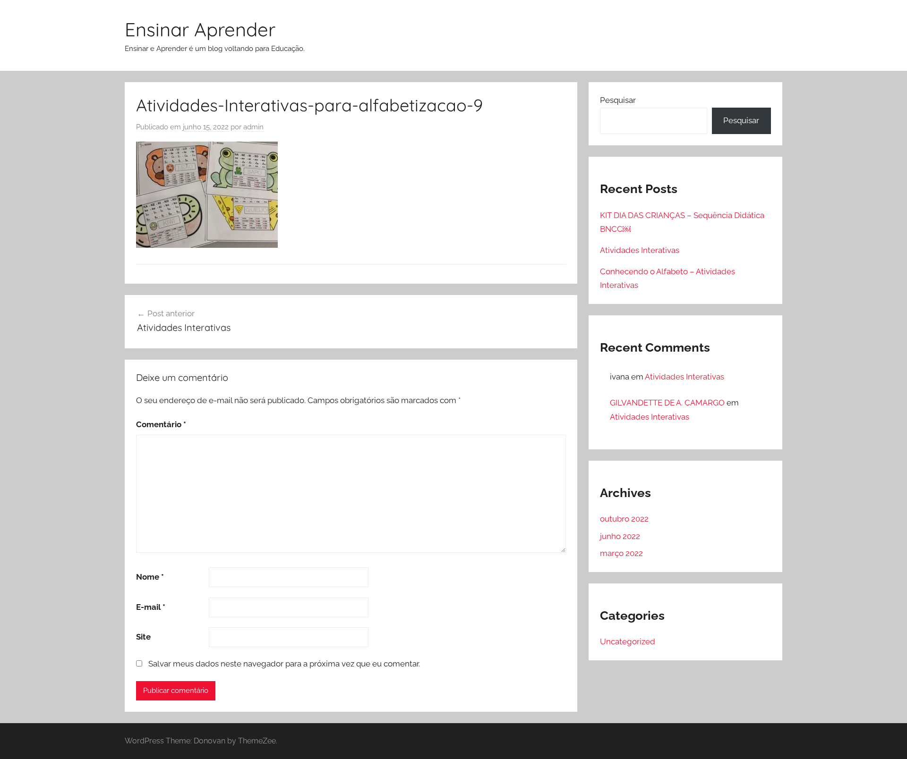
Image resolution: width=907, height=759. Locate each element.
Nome (150, 577)
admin (253, 127)
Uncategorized (627, 641)
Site (143, 636)
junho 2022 (620, 536)
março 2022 (621, 553)
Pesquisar (618, 100)
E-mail (150, 607)
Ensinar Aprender (200, 29)
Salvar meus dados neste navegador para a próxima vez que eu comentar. (284, 663)
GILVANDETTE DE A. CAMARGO (667, 402)
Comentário (161, 424)
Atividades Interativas (639, 250)
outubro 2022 (624, 518)
